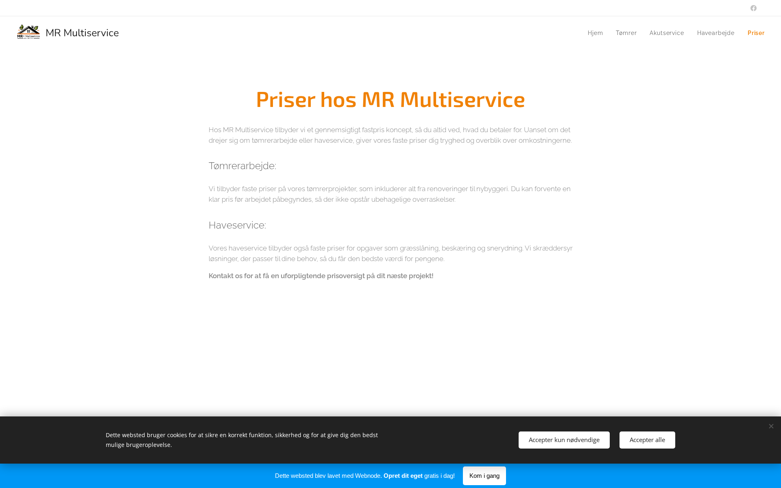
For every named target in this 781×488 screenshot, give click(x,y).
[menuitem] (597, 33)
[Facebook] (753, 8)
